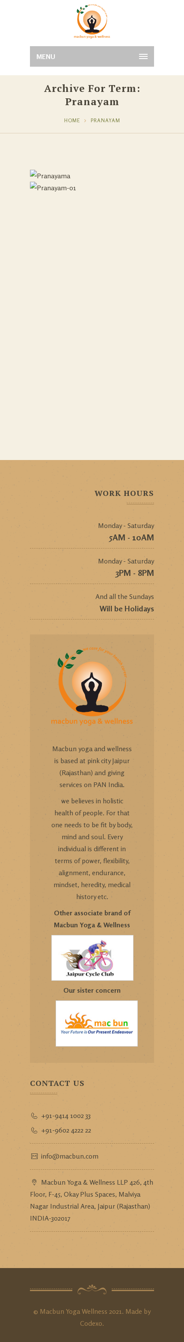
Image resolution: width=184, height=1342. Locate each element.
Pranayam (105, 120)
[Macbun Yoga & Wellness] (92, 21)
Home (72, 120)
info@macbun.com (69, 1156)
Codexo (91, 1323)
